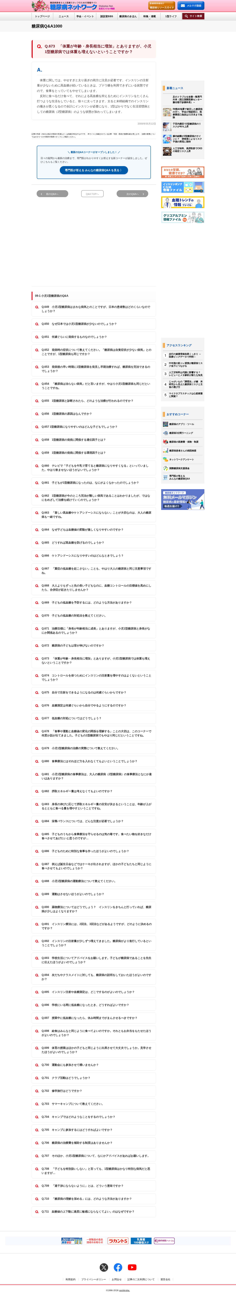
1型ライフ (171, 16)
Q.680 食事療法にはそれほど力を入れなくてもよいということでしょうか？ (90, 761)
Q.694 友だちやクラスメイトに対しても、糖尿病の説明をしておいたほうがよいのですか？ (96, 977)
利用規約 (70, 1279)
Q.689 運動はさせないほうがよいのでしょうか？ (73, 894)
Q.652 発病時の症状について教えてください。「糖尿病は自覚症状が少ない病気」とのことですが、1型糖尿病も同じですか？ (96, 351)
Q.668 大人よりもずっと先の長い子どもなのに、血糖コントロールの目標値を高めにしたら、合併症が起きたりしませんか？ (96, 587)
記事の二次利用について (141, 1279)
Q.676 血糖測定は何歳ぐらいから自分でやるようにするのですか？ (84, 705)
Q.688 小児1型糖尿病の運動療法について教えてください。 (79, 881)
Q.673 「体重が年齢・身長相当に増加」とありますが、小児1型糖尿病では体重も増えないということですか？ (96, 660)
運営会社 (165, 1279)
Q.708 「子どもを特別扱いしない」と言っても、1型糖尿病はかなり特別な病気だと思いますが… (96, 1170)
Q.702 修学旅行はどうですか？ (62, 1090)
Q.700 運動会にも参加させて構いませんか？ (70, 1064)
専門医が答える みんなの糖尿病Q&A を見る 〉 (94, 170)
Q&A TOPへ (92, 194)
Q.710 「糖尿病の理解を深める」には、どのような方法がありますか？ (87, 1198)
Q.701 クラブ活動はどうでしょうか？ (66, 1077)
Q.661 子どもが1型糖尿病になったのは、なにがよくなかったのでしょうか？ (90, 482)
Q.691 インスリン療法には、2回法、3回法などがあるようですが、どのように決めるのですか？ (97, 926)
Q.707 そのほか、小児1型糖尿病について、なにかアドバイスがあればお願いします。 (96, 1155)
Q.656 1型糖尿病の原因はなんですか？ (67, 413)
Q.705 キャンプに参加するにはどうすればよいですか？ (77, 1129)
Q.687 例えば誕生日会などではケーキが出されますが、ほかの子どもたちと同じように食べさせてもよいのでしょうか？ (96, 866)
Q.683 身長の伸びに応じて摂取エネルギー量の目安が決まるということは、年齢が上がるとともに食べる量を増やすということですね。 (96, 806)
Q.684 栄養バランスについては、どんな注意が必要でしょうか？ (83, 821)
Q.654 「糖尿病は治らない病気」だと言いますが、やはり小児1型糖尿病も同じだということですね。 (96, 385)
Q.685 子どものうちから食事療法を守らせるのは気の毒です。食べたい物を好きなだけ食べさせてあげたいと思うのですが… (96, 836)
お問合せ (117, 1279)
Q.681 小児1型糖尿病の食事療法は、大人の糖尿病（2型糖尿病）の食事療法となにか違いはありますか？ (97, 776)
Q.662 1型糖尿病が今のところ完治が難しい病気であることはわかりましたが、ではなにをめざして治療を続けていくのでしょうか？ (96, 497)
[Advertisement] (94, 240)
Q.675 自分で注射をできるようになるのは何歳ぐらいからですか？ (84, 692)
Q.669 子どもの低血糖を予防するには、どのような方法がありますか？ (87, 602)
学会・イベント (85, 16)
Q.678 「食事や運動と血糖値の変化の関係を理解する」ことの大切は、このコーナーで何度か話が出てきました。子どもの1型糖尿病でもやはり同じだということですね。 (96, 733)
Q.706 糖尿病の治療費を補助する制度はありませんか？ (77, 1142)
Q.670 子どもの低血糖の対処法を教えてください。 (74, 615)
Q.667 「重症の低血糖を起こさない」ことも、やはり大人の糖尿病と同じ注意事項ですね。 (96, 570)
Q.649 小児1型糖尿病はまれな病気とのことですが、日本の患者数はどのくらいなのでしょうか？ (96, 308)
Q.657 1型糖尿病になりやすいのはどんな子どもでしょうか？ (80, 426)
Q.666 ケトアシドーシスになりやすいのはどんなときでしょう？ (83, 555)
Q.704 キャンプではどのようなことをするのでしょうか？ (78, 1116)
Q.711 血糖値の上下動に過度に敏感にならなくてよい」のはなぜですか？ (88, 1211)
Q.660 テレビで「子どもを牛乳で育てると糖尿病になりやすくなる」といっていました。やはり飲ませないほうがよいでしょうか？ (95, 467)
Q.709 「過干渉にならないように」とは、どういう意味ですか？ (83, 1185)
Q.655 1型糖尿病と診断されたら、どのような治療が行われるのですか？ (88, 400)
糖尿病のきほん (128, 16)
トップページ (42, 16)
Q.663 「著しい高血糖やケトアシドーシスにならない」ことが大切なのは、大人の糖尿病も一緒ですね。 (96, 514)
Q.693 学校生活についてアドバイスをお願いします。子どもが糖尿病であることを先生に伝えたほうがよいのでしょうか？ (96, 960)
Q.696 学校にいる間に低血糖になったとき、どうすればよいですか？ (85, 1004)
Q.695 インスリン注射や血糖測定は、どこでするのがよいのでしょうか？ (88, 991)
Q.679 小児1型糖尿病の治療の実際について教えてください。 (81, 748)
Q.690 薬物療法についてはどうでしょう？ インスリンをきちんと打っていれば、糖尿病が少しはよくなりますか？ (96, 909)
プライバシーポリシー (93, 1279)
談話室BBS (106, 16)
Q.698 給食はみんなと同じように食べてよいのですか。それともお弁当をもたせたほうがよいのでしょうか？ (96, 1033)
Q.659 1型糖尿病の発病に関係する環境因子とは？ (74, 452)
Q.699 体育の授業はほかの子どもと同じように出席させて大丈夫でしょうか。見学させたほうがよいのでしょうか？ (96, 1049)
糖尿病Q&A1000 (47, 26)
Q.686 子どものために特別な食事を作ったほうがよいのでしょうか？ (85, 851)
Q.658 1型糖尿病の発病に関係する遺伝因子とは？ (74, 439)
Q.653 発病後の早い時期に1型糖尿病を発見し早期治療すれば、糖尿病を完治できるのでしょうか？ (96, 368)
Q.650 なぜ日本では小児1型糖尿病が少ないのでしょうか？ (79, 323)
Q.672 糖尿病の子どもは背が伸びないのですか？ (73, 645)
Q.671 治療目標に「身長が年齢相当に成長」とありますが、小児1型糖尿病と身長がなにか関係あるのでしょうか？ (96, 630)
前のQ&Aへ (52, 194)
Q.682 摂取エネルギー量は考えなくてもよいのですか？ (77, 791)
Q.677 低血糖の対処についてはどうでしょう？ (72, 718)
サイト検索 (196, 16)
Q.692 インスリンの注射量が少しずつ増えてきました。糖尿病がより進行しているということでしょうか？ (96, 943)
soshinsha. (124, 1290)
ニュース (64, 16)
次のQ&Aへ (132, 194)
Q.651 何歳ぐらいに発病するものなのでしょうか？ (74, 336)
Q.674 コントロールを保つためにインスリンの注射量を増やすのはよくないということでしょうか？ (96, 677)
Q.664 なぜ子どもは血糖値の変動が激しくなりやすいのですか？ (83, 529)
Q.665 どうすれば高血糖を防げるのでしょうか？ (73, 542)
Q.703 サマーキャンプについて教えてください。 (73, 1103)
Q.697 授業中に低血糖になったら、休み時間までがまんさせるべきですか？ (90, 1017)
